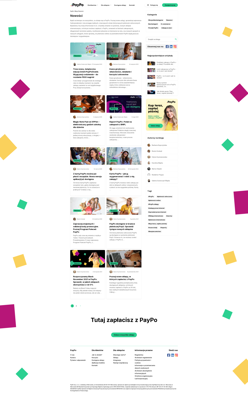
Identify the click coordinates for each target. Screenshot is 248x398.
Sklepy (115, 358)
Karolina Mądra (157, 163)
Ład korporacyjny (141, 379)
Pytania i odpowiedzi (78, 360)
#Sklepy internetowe (155, 216)
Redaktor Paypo (158, 175)
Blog (76, 11)
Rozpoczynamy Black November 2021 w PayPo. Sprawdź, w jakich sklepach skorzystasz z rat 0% (86, 280)
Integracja (117, 360)
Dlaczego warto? (119, 355)
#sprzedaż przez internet (157, 212)
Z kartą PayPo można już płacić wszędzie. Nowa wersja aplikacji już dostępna (87, 176)
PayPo (72, 11)
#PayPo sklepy (153, 204)
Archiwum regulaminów (143, 358)
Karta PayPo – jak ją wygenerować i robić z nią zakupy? (121, 176)
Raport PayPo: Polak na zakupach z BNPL (120, 123)
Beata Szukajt (81, 219)
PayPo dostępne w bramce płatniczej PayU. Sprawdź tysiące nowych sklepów (122, 226)
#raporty (164, 227)
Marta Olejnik (157, 169)
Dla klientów (92, 5)
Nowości (77, 56)
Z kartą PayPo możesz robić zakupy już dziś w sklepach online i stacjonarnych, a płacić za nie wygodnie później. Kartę (123, 185)
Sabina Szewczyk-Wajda (84, 64)
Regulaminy (139, 355)
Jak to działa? (97, 355)
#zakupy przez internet (156, 208)
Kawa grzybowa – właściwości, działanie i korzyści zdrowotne (120, 72)
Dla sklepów (105, 5)
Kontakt (132, 5)
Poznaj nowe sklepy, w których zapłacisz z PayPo (121, 277)
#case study (152, 227)
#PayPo (151, 196)
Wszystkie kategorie (155, 20)
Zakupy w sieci (166, 28)
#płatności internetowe (156, 220)
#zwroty (169, 216)
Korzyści (95, 358)
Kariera (73, 358)
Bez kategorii (153, 24)
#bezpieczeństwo (154, 231)
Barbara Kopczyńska (119, 64)
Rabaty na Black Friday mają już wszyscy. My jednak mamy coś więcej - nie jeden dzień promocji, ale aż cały (87, 290)
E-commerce (165, 24)
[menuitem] (92, 5)
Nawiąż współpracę (120, 363)
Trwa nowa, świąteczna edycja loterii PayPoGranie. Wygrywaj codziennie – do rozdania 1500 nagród (86, 73)
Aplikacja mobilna (98, 363)
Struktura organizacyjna (143, 376)
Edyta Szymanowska (83, 169)
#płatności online (154, 200)
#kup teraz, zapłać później (157, 224)
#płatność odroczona (164, 196)
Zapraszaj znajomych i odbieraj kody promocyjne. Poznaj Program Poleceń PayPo (86, 228)
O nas (72, 355)
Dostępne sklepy (120, 5)
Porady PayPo (153, 28)
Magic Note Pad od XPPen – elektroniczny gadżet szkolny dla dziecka (87, 124)
